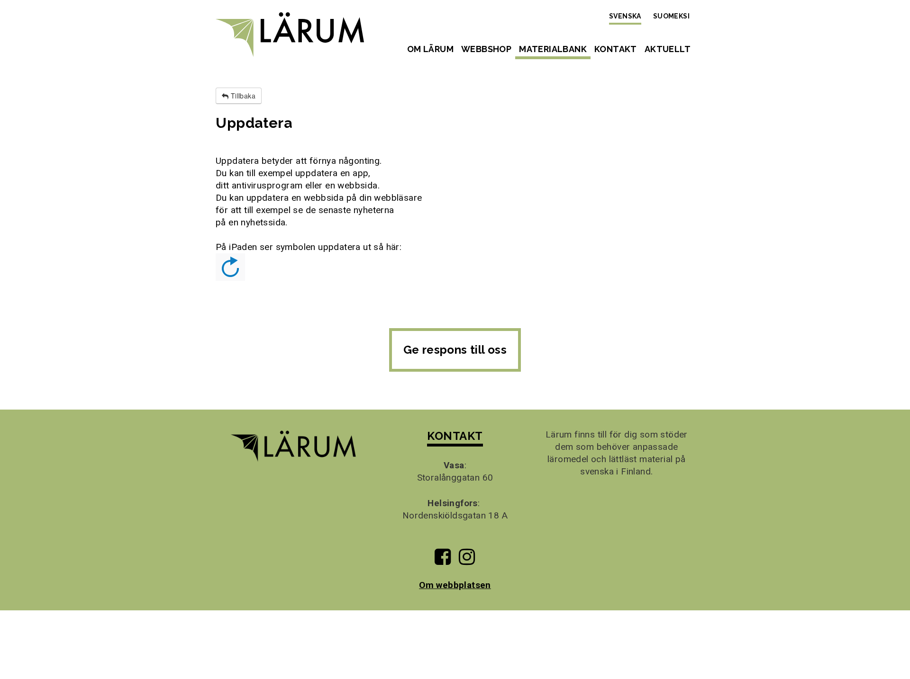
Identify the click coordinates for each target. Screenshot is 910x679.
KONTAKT (454, 436)
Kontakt (615, 49)
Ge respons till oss (455, 350)
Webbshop (486, 49)
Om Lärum (430, 49)
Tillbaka (241, 95)
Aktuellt (668, 49)
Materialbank (553, 49)
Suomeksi (671, 16)
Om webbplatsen (455, 585)
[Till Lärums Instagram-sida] (467, 560)
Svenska (625, 16)
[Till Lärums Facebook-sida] (443, 560)
